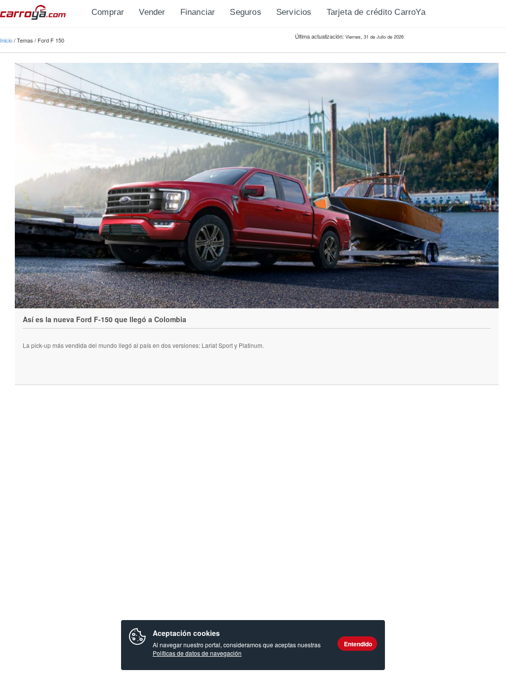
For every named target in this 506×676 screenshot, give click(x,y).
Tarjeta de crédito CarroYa (376, 12)
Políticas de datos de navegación (197, 653)
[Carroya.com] (42, 12)
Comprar (107, 12)
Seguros (245, 12)
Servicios (294, 12)
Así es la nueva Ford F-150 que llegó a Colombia (104, 319)
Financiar (197, 12)
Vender (152, 12)
